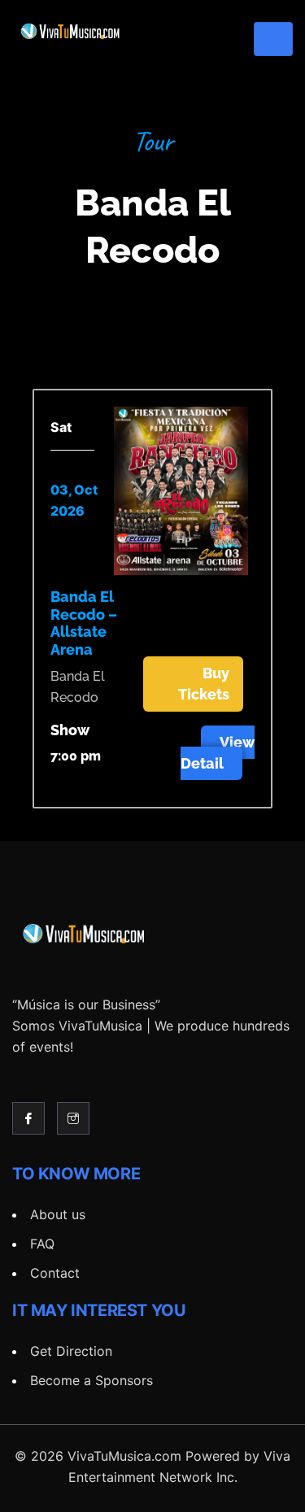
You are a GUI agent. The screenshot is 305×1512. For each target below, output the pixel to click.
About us (57, 1214)
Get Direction (71, 1351)
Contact (55, 1273)
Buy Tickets (203, 683)
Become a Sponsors (91, 1380)
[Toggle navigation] (273, 39)
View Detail (218, 753)
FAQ (42, 1243)
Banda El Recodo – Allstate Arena (83, 623)
